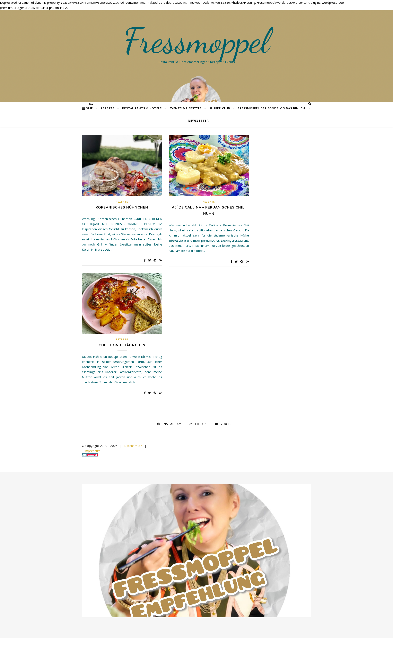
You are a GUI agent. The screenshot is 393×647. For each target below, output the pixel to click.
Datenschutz (133, 446)
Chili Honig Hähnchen (122, 345)
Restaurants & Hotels (142, 108)
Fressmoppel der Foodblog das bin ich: (272, 108)
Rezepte (107, 108)
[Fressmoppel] (196, 551)
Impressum (92, 451)
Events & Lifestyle (185, 108)
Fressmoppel (197, 40)
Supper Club (219, 108)
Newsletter (198, 120)
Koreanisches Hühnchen (122, 207)
